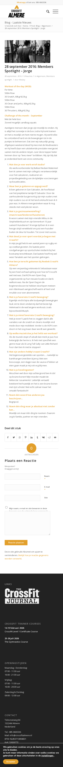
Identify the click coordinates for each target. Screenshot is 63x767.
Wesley (22, 80)
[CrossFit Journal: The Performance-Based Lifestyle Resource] (22, 604)
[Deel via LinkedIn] (32, 437)
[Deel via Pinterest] (26, 437)
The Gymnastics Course (16, 641)
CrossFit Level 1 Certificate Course (21, 631)
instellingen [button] (47, 755)
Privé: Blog (35, 26)
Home (25, 26)
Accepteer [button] (10, 761)
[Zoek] (46, 11)
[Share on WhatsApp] (20, 437)
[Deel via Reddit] (49, 437)
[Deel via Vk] (43, 437)
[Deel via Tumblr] (37, 437)
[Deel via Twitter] (14, 437)
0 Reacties (28, 76)
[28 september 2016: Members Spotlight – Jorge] (27, 51)
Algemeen (46, 26)
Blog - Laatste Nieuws (18, 22)
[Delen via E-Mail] (55, 437)
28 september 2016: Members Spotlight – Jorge (29, 68)
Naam (47, 477)
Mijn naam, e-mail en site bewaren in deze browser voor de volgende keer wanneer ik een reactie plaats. (28, 511)
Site (46, 497)
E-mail (47, 488)
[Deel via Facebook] (8, 437)
